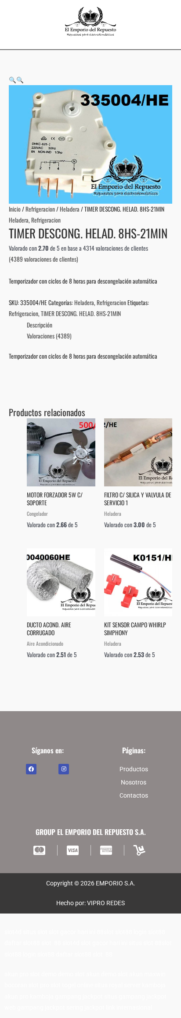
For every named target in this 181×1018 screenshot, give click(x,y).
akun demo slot (107, 974)
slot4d (13, 931)
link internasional (129, 1007)
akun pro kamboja (29, 996)
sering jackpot (85, 1007)
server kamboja (145, 985)
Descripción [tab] (39, 324)
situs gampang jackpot (135, 996)
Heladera (70, 209)
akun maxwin (147, 974)
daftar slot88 (22, 942)
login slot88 (149, 931)
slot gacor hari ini (72, 931)
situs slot (35, 931)
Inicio (15, 209)
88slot (105, 931)
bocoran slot (21, 985)
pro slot (50, 985)
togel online (77, 985)
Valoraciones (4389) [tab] (49, 335)
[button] (12, 79)
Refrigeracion (40, 209)
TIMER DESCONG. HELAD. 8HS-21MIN (81, 313)
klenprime (73, 378)
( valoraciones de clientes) (43, 259)
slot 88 (51, 942)
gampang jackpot (79, 996)
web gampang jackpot (34, 1007)
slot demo (43, 974)
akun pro (16, 974)
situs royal (108, 985)
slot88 (123, 931)
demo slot (71, 974)
